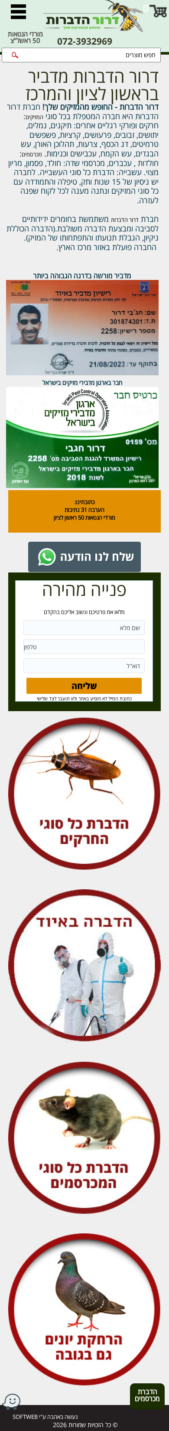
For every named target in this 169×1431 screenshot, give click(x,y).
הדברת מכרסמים (144, 1397)
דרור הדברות (125, 220)
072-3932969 (84, 41)
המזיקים (34, 117)
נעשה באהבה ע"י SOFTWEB (45, 1417)
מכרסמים (32, 154)
